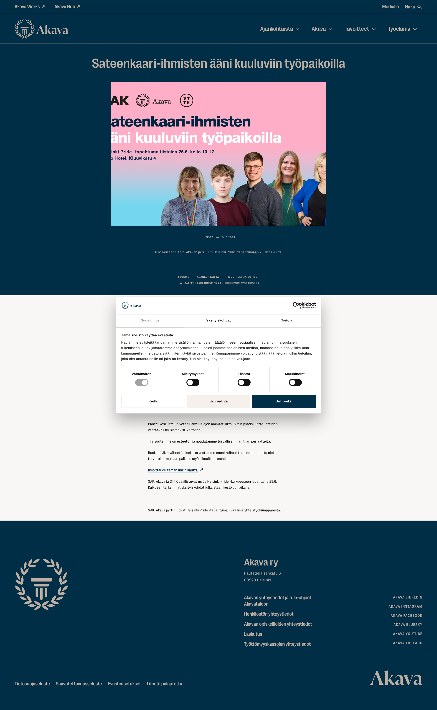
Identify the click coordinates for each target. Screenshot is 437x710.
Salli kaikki (284, 401)
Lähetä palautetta (164, 684)
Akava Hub (64, 7)
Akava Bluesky (408, 625)
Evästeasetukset (124, 684)
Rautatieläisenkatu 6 (263, 573)
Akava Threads (407, 643)
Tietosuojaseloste (32, 684)
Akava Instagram (405, 606)
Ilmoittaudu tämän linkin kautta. (173, 470)
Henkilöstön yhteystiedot (268, 614)
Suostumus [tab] (150, 320)
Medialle (390, 7)
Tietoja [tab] (286, 320)
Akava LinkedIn (407, 597)
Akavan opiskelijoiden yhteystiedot (278, 624)
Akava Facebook (406, 616)
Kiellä (153, 401)
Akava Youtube (407, 634)
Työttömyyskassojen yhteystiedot (277, 644)
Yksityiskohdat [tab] (218, 320)
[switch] (192, 381)
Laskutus (253, 634)
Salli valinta (218, 401)
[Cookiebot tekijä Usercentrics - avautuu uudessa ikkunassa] (296, 305)
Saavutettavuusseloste (79, 684)
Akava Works (27, 7)
